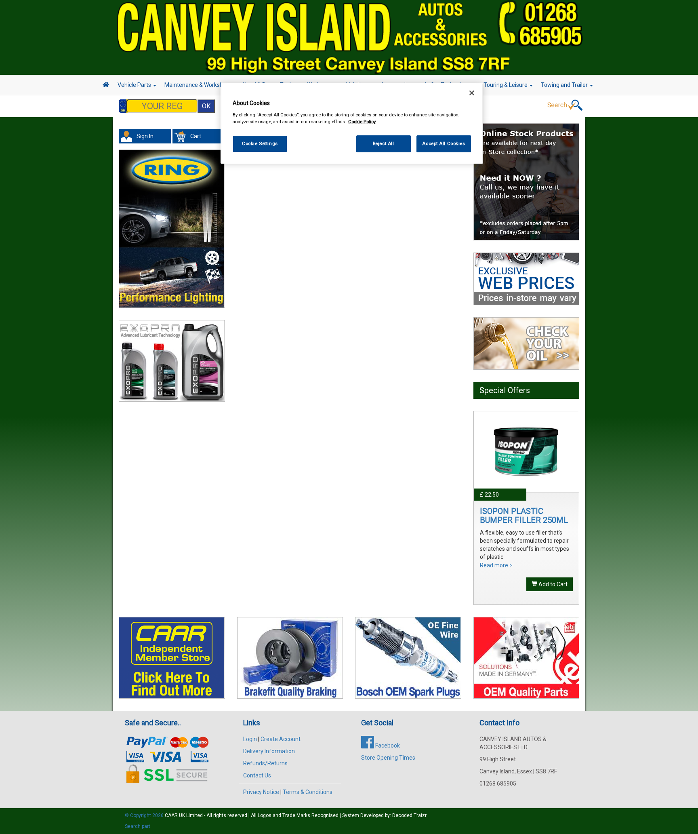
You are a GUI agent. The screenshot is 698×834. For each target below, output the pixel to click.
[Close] (472, 93)
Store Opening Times (388, 757)
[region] (352, 123)
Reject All (383, 143)
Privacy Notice (261, 792)
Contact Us (257, 775)
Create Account (281, 739)
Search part (137, 826)
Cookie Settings (260, 143)
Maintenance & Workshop (197, 85)
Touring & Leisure (506, 85)
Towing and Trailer (565, 85)
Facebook (387, 745)
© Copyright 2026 (145, 815)
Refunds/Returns (265, 763)
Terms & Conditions (307, 792)
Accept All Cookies (443, 143)
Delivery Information (269, 751)
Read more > (496, 565)
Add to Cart (552, 584)
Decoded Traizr (409, 815)
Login (250, 739)
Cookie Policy (362, 121)
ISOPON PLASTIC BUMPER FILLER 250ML (524, 515)
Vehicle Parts (135, 85)
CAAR (171, 815)
